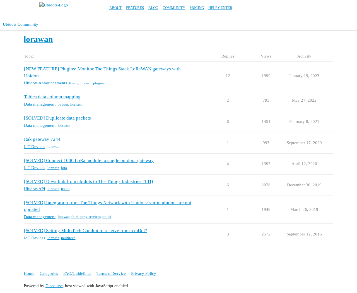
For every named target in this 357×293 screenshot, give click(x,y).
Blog (153, 8)
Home (29, 273)
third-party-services (86, 217)
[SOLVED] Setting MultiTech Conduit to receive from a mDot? (85, 230)
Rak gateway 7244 (42, 139)
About (115, 8)
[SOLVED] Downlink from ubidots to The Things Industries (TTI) (88, 181)
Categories (49, 273)
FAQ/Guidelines (77, 273)
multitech (68, 238)
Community (174, 8)
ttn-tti (73, 83)
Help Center (220, 8)
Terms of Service (111, 273)
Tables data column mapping (52, 96)
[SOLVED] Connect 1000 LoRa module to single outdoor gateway (89, 160)
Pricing (197, 8)
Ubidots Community (20, 24)
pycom (63, 104)
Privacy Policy (143, 273)
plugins (99, 83)
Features (135, 8)
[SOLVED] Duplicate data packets (57, 118)
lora (64, 168)
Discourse (54, 286)
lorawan (85, 83)
